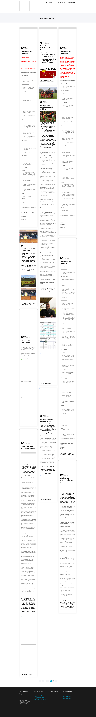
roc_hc (25, 705)
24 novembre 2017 (65, 475)
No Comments (24, 222)
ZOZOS (30, 225)
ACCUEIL (45, 2)
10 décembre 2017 (26, 246)
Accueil (46, 16)
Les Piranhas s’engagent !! (25, 341)
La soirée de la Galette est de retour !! (48, 48)
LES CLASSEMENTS (61, 2)
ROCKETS (22, 225)
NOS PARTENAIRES (71, 2)
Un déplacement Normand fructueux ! (28, 448)
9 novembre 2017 (26, 443)
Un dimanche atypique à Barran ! (67, 479)
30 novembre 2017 (46, 416)
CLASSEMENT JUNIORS (67, 698)
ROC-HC (24, 47)
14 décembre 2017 (46, 43)
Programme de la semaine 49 (66, 262)
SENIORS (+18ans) (37, 694)
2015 (50, 16)
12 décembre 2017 (65, 48)
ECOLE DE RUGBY (24, 223)
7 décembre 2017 (46, 102)
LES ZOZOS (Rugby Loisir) (38, 701)
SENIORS (26, 225)
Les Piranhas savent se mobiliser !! (28, 250)
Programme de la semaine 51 (27, 52)
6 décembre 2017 (65, 258)
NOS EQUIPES (51, 2)
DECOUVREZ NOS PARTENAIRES (54, 694)
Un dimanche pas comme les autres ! (47, 420)
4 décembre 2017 (26, 337)
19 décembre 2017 (26, 48)
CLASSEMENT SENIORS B (67, 696)
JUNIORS (29, 223)
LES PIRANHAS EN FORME (38, 704)
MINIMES (33, 223)
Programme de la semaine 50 (66, 52)
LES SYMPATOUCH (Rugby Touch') (40, 703)
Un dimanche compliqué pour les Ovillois (47, 107)
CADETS (30, 222)
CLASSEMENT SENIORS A (67, 694)
